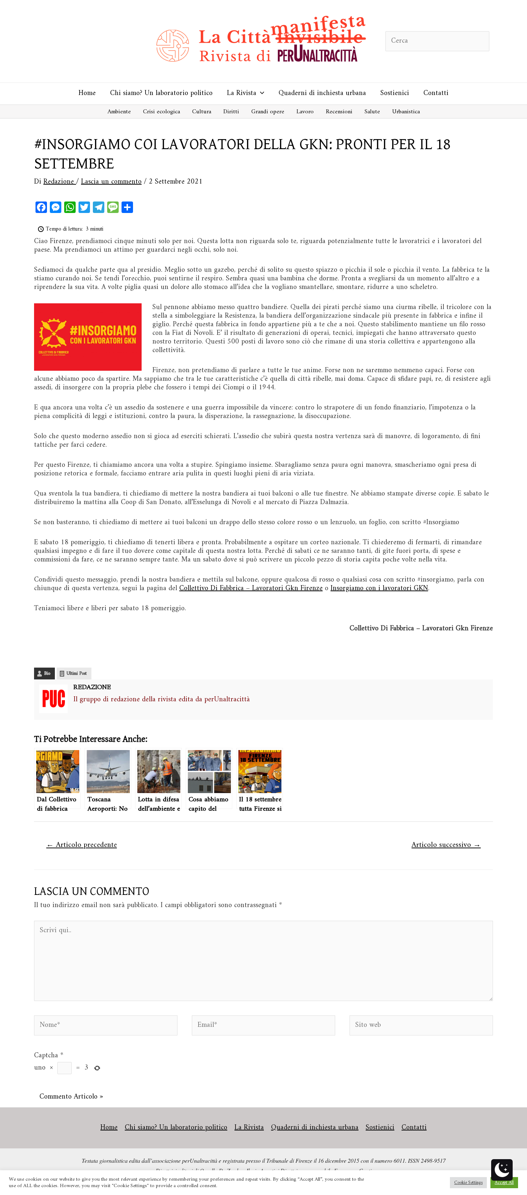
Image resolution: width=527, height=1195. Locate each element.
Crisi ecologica (161, 111)
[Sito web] (421, 1027)
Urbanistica (406, 111)
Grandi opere (267, 111)
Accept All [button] (504, 1183)
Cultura (201, 111)
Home (87, 93)
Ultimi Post (77, 673)
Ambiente (119, 111)
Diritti (231, 111)
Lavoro (305, 111)
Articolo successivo (446, 845)
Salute (372, 111)
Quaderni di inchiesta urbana (322, 93)
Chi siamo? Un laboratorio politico (161, 93)
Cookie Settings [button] (468, 1183)
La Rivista (241, 93)
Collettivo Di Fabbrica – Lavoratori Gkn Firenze (251, 588)
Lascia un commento (111, 182)
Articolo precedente (81, 845)
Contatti (435, 93)
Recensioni (339, 111)
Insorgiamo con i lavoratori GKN (379, 588)
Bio (47, 673)
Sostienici (394, 93)
